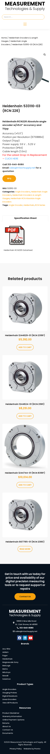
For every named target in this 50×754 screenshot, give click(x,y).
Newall (5, 675)
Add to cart (25, 347)
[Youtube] (30, 637)
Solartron (6, 679)
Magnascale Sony (10, 662)
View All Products (10, 702)
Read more (25, 549)
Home (4, 37)
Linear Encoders (9, 699)
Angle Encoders (22, 191)
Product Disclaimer (10, 713)
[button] (44, 54)
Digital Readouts (9, 696)
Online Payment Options (13, 719)
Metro (5, 669)
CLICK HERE (11, 158)
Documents (7, 733)
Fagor (5, 655)
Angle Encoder (16, 205)
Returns (5, 723)
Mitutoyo (6, 672)
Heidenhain (29, 205)
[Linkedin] (25, 637)
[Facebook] (19, 637)
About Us (6, 726)
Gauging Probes (9, 692)
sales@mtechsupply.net (22, 167)
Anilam (5, 652)
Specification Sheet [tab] (25, 218)
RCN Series (40, 205)
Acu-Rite (6, 649)
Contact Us (7, 729)
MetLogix (6, 665)
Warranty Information (12, 716)
